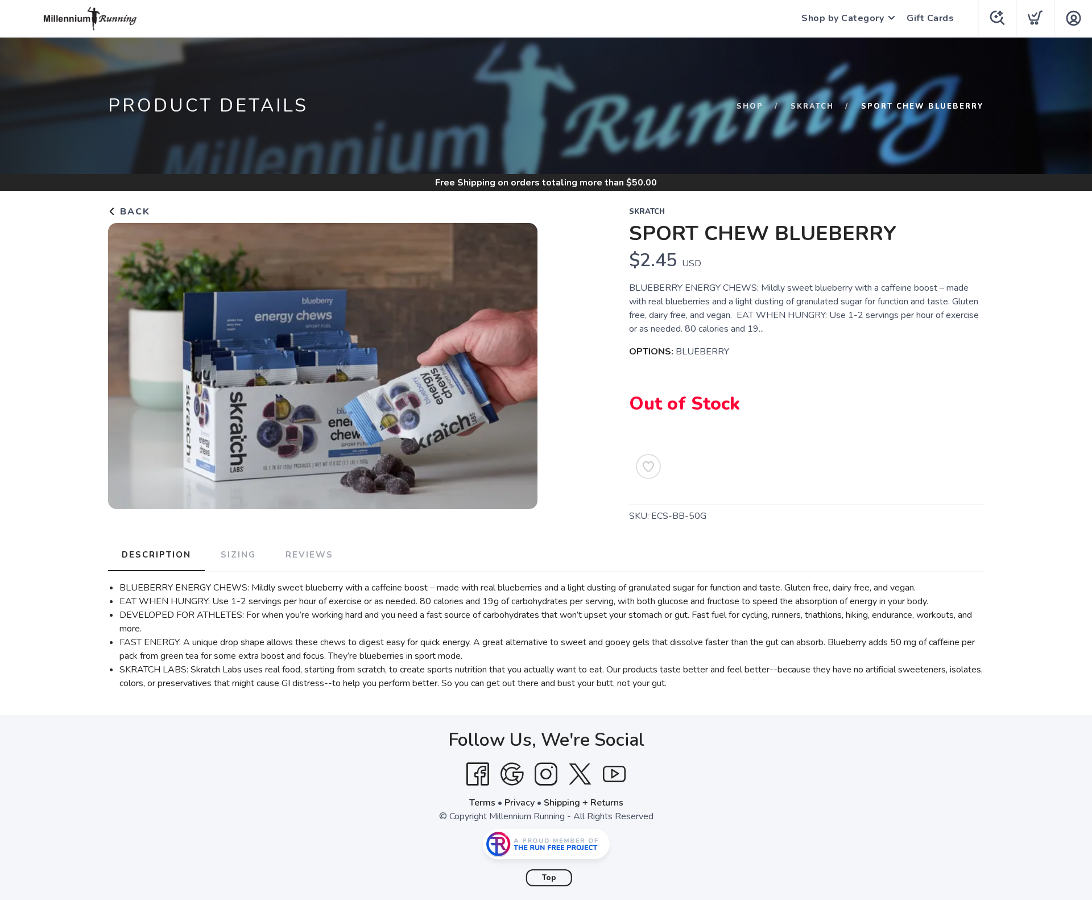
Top (549, 878)
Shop (750, 106)
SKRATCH (812, 106)
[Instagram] (546, 774)
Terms (482, 802)
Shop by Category (842, 18)
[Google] (512, 774)
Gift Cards (930, 18)
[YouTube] (614, 774)
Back (133, 211)
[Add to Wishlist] (648, 466)
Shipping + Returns (583, 802)
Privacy (519, 802)
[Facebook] (478, 774)
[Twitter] (580, 774)
